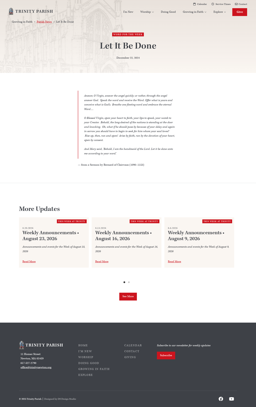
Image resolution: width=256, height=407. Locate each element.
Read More (29, 261)
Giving (130, 357)
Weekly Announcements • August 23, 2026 (50, 236)
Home (83, 345)
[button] (147, 12)
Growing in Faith (94, 369)
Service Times (223, 4)
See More (128, 296)
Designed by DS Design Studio (60, 399)
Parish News (44, 22)
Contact (243, 4)
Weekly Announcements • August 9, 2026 (196, 236)
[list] (127, 250)
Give (240, 12)
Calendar (202, 4)
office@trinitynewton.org (36, 367)
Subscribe (166, 355)
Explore (85, 375)
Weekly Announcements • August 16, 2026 (123, 236)
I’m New (128, 12)
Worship (85, 357)
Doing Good (168, 12)
